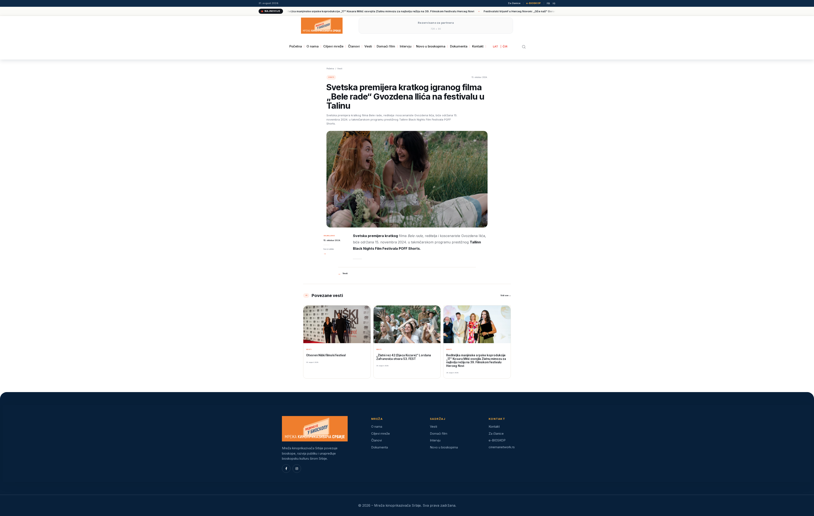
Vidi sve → (505, 295)
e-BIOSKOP (533, 3)
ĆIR (505, 46)
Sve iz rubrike (328, 251)
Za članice (514, 3)
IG (554, 3)
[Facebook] (286, 468)
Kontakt (478, 46)
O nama (313, 46)
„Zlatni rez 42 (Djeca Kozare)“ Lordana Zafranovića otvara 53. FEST (403, 357)
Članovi (354, 46)
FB (548, 3)
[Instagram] (297, 468)
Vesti (368, 46)
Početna (295, 46)
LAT (495, 46)
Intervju (405, 46)
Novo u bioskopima (430, 46)
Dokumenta (458, 46)
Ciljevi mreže (333, 46)
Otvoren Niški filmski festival (326, 355)
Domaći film (386, 46)
